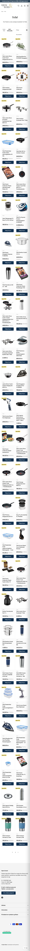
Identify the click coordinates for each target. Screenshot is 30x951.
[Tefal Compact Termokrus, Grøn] (8, 824)
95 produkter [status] (19, 34)
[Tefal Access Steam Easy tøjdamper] (22, 693)
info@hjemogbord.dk (10, 887)
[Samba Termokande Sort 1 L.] (8, 600)
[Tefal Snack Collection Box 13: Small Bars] (22, 761)
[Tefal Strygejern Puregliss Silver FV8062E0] (22, 373)
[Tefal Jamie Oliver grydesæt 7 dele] (22, 600)
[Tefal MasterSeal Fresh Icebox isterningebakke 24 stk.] (8, 140)
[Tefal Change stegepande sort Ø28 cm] (22, 470)
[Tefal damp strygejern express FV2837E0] (8, 241)
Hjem (2, 11)
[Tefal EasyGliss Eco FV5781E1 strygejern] (22, 45)
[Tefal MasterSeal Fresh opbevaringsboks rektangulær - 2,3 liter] (22, 726)
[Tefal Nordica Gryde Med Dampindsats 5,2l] (8, 630)
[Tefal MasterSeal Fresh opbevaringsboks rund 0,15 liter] (8, 761)
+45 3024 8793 (10, 889)
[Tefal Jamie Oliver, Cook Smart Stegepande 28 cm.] (8, 45)
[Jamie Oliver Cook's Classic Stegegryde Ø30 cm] (8, 373)
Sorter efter (7, 30)
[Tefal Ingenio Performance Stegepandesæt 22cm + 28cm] (22, 404)
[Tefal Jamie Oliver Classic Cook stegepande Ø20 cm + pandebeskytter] (22, 437)
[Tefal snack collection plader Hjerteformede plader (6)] (8, 173)
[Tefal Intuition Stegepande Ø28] (8, 76)
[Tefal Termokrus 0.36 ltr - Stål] (8, 273)
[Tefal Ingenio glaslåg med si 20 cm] (8, 794)
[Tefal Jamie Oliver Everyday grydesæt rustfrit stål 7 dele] (8, 339)
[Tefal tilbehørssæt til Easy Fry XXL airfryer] (8, 206)
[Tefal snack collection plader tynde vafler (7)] (8, 567)
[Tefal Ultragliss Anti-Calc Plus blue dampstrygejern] (8, 726)
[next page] (18, 852)
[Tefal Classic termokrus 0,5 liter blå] (22, 630)
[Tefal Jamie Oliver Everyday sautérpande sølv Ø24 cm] (8, 106)
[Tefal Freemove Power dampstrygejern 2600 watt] (22, 339)
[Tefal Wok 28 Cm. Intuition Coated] (22, 140)
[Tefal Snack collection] (22, 76)
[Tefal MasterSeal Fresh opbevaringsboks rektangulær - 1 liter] (8, 534)
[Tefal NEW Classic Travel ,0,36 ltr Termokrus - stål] (22, 662)
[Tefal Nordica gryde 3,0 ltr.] (22, 241)
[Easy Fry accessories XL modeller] (22, 503)
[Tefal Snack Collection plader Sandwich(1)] (8, 437)
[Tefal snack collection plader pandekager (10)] (22, 273)
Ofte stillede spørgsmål (8, 893)
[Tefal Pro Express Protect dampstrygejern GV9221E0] (22, 206)
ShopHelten (16, 944)
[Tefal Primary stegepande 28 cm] (8, 503)
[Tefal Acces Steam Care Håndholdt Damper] (22, 534)
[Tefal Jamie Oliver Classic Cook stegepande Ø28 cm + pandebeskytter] (22, 567)
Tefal (5, 11)
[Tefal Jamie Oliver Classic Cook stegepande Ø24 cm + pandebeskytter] (8, 470)
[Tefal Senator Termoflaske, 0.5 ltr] (22, 794)
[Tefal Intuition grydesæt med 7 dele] (22, 106)
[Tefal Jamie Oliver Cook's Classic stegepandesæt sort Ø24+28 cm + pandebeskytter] (8, 305)
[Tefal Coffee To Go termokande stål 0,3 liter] (22, 305)
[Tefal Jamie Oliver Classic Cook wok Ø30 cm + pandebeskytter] (22, 173)
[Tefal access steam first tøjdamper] (8, 404)
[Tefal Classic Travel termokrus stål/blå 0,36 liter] (8, 662)
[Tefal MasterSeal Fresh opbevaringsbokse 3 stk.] (8, 693)
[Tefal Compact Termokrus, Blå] (22, 824)
